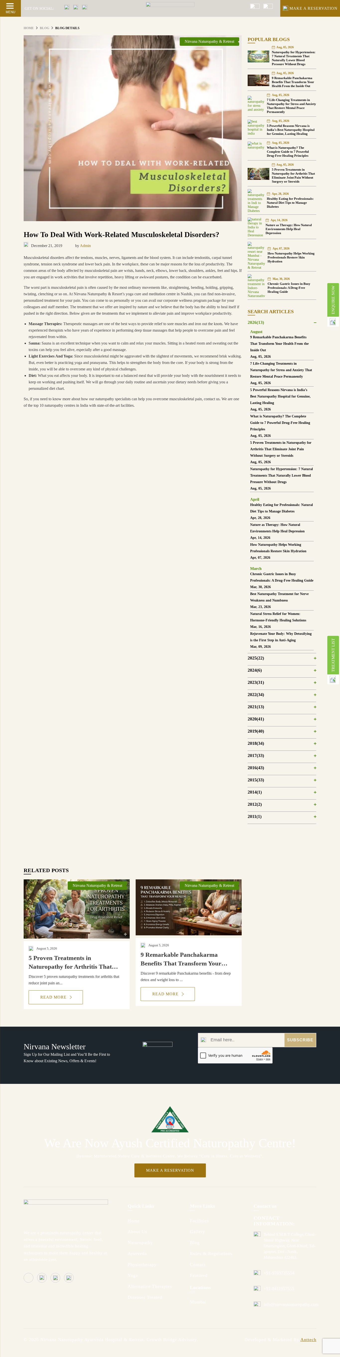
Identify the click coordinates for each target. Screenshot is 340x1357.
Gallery (197, 1231)
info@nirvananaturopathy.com (291, 1304)
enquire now (333, 300)
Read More (54, 997)
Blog (195, 1242)
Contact (198, 1264)
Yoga (133, 1275)
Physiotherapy (142, 1264)
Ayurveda (137, 1253)
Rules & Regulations (211, 1253)
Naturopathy (140, 1242)
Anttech (308, 1339)
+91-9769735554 (279, 1272)
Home (134, 1220)
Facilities (199, 1220)
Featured (199, 1275)
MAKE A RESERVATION (313, 8)
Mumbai (198, 1302)
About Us (137, 1231)
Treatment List (333, 655)
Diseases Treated (145, 1297)
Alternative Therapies (150, 1286)
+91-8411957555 (279, 1288)
